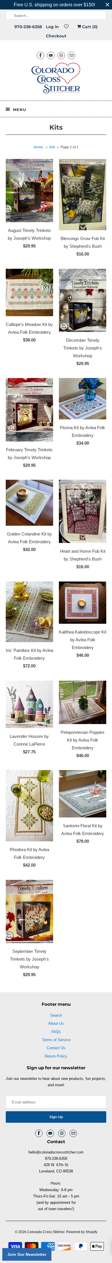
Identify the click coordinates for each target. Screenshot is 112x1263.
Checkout (56, 36)
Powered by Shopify (81, 1232)
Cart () (89, 26)
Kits (56, 127)
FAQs (56, 1032)
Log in (52, 26)
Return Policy (56, 1056)
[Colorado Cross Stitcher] (56, 79)
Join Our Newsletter (26, 1254)
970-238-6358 (28, 26)
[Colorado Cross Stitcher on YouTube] (51, 55)
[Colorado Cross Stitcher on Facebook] (40, 55)
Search (56, 1015)
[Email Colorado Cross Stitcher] (71, 55)
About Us (56, 1023)
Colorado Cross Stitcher (45, 1232)
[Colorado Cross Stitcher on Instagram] (61, 55)
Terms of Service (56, 1040)
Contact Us (56, 1048)
